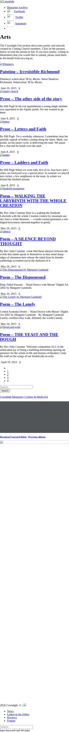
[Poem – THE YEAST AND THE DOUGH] (10, 327)
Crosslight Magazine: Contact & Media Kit (24, 396)
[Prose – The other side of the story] (9, 91)
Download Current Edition (13, 437)
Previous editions (36, 437)
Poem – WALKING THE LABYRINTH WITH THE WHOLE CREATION (33, 201)
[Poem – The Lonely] (20, 296)
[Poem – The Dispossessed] (24, 269)
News (10, 711)
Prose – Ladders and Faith (24, 162)
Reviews (12, 717)
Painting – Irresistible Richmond (29, 71)
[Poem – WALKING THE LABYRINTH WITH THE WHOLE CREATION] (12, 188)
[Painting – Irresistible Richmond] (7, 64)
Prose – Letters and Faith (23, 129)
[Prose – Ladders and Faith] (5, 154)
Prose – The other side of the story (31, 98)
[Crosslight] (7, 1)
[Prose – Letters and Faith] (4, 121)
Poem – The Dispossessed (22, 277)
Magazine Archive (17, 7)
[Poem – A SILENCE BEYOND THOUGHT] (5, 231)
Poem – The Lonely (17, 304)
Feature (11, 720)
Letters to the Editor (18, 714)
